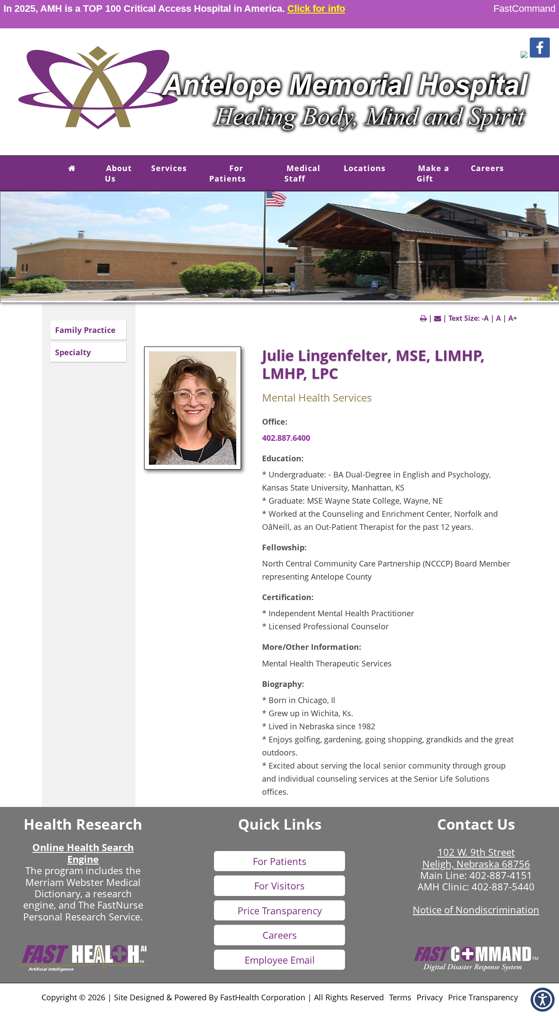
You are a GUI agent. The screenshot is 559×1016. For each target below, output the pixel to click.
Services (169, 168)
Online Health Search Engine (83, 853)
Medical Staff (302, 173)
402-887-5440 (503, 886)
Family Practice (85, 330)
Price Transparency (280, 910)
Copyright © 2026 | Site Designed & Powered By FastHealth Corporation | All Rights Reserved (212, 997)
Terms (400, 997)
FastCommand (524, 8)
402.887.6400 (286, 437)
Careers (487, 168)
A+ (512, 318)
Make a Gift (433, 173)
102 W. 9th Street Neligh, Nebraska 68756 (476, 857)
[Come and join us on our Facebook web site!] (539, 55)
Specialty (73, 352)
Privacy (430, 997)
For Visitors (279, 885)
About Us (118, 173)
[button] (524, 55)
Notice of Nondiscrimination (476, 909)
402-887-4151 (500, 875)
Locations (365, 168)
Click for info (316, 8)
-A (485, 318)
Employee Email (280, 959)
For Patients (227, 173)
